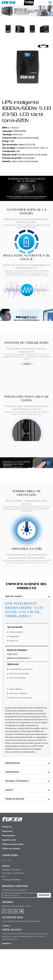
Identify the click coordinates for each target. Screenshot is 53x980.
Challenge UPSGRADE (11, 913)
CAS (3, 910)
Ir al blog (6, 959)
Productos (7, 858)
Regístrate (44, 928)
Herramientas (8, 866)
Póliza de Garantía (11, 879)
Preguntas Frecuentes (11, 903)
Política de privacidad (12, 875)
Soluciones (7, 862)
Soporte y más (9, 871)
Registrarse (7, 977)
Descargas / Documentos (13, 906)
